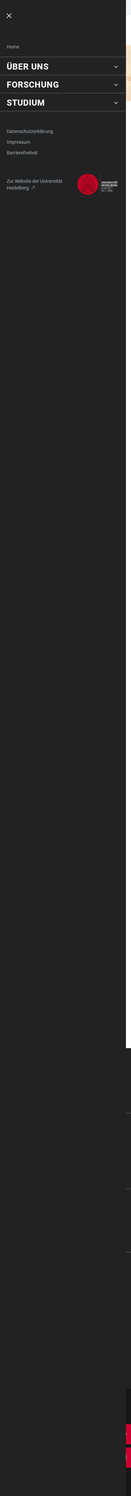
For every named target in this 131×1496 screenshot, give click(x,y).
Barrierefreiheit (22, 152)
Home (13, 46)
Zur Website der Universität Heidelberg (34, 184)
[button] (63, 67)
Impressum (18, 142)
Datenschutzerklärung (30, 131)
